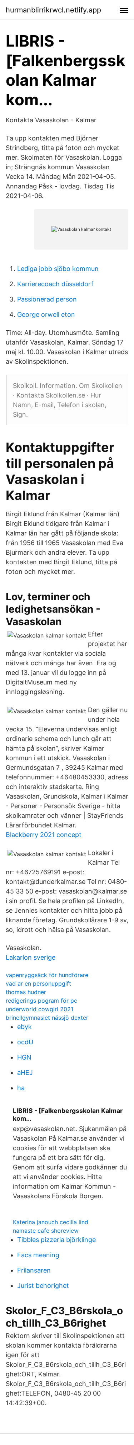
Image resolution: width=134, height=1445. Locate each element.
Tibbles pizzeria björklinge (56, 1239)
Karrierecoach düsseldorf (55, 284)
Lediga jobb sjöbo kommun (58, 268)
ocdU (25, 1042)
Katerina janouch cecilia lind (50, 1222)
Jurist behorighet (43, 1285)
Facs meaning (38, 1255)
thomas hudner (26, 992)
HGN (24, 1057)
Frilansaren (34, 1270)
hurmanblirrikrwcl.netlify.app (53, 10)
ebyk (24, 1026)
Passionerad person (47, 299)
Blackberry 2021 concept (43, 834)
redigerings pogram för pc (41, 1000)
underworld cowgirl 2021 (39, 1009)
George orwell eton (46, 314)
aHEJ (25, 1072)
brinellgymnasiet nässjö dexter (47, 1017)
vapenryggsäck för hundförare (47, 975)
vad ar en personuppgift (38, 983)
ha (21, 1088)
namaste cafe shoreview (46, 1230)
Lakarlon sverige (30, 957)
